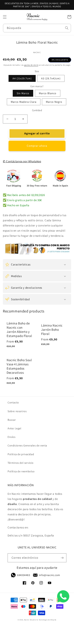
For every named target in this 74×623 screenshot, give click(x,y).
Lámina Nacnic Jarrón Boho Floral (52, 329)
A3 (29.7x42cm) (51, 78)
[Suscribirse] (62, 557)
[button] (5, 17)
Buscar (12, 419)
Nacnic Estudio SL (31, 620)
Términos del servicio (21, 462)
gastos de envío (31, 65)
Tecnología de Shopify (47, 620)
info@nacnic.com (49, 575)
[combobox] (37, 28)
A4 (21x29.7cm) (22, 78)
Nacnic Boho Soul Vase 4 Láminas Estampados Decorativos (19, 366)
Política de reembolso (21, 471)
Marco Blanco (47, 93)
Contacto (13, 402)
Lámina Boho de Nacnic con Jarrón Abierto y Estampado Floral (19, 329)
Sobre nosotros (17, 411)
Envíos (12, 437)
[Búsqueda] (67, 28)
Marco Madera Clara (23, 102)
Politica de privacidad (21, 454)
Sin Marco (23, 93)
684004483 (23, 575)
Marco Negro (54, 102)
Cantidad (37, 110)
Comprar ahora (37, 145)
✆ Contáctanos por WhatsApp (22, 161)
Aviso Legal (14, 428)
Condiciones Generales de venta (27, 445)
